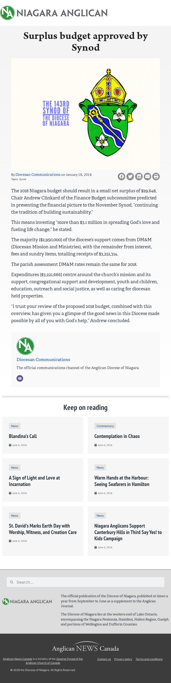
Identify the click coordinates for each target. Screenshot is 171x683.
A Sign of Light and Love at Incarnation (34, 481)
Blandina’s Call (23, 436)
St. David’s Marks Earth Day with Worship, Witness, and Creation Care (43, 529)
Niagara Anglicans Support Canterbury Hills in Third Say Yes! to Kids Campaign (128, 532)
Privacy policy (123, 659)
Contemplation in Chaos (117, 436)
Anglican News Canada (17, 659)
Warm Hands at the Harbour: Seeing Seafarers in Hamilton (121, 481)
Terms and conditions (149, 659)
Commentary (105, 426)
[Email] (19, 378)
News (14, 426)
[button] (121, 176)
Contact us (104, 659)
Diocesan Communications (37, 174)
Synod (22, 179)
